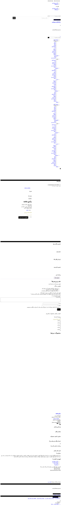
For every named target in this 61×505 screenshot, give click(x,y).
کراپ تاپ (54, 52)
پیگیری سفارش (55, 3)
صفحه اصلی (55, 39)
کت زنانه (54, 51)
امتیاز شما (59, 295)
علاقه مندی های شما (32, 498)
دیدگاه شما (58, 296)
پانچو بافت (54, 46)
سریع (59, 423)
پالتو (55, 44)
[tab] (57, 278)
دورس (54, 48)
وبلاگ (57, 102)
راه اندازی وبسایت (57, 495)
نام (60, 303)
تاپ (55, 47)
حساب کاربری (55, 462)
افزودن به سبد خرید (23, 217)
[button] (30, 6)
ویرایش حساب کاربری (49, 498)
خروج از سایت (55, 497)
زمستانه (56, 90)
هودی (55, 45)
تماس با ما (56, 463)
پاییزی (57, 79)
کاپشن (54, 53)
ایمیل (59, 305)
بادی (55, 42)
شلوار (54, 49)
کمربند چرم (53, 57)
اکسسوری (56, 55)
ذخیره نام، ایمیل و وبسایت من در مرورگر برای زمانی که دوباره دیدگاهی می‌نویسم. (43, 307)
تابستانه (56, 68)
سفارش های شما (40, 498)
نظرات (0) (57, 277)
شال (55, 56)
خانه (60, 186)
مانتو (55, 43)
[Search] (14, 18)
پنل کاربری (57, 498)
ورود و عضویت (57, 19)
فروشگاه (56, 4)
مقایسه (30, 198)
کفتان (54, 54)
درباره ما (56, 464)
